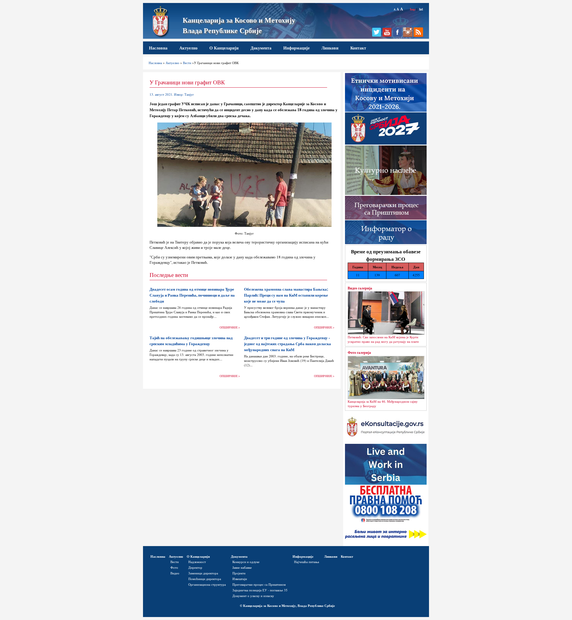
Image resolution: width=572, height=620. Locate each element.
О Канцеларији (224, 48)
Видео (174, 573)
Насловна (158, 48)
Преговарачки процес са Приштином (259, 584)
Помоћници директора (204, 578)
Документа (261, 48)
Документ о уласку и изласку (253, 595)
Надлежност (197, 561)
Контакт (358, 48)
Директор (195, 567)
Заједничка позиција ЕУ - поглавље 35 (259, 590)
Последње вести (169, 274)
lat (421, 9)
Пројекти (238, 573)
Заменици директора (203, 573)
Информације (296, 48)
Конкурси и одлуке (245, 561)
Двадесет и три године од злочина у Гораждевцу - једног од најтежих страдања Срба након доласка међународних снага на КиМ (287, 344)
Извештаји (239, 578)
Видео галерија (360, 288)
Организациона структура (207, 584)
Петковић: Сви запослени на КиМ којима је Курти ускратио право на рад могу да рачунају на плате (383, 339)
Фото (174, 567)
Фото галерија (359, 352)
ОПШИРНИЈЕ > (230, 327)
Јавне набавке (242, 567)
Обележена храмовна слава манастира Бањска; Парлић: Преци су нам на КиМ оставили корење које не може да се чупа (286, 295)
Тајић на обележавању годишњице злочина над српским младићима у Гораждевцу (191, 341)
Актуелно (188, 48)
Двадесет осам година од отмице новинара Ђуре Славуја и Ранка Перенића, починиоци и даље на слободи (192, 295)
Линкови (329, 48)
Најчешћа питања (306, 561)
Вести (187, 63)
